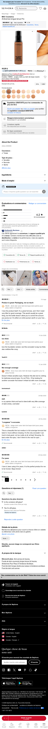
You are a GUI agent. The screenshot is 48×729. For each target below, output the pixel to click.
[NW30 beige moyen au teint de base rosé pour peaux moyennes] (28, 96)
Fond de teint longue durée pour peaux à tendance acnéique (23, 566)
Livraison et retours (14, 112)
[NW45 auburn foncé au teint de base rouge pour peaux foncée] (8, 96)
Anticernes (20, 14)
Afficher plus (6, 168)
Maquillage (5, 14)
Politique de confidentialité (10, 705)
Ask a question (18, 22)
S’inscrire (34, 662)
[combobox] (26, 8)
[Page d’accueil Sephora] (7, 8)
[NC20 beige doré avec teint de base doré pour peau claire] (3, 96)
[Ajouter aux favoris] (45, 77)
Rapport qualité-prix (9, 26)
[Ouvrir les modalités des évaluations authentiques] (21, 231)
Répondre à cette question (13, 519)
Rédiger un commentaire (37, 203)
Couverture (30, 25)
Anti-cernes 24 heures (22, 559)
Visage (13, 14)
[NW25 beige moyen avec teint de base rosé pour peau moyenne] (13, 96)
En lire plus (6, 320)
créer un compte (29, 109)
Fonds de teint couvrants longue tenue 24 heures (19, 561)
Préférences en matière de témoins (29, 708)
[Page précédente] (2, 480)
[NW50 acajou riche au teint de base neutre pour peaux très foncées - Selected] (8, 91)
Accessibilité (5, 708)
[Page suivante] (35, 480)
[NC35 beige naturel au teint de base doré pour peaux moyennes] (33, 91)
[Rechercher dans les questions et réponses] (4, 493)
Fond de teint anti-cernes (11, 568)
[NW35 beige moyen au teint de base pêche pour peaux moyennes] (13, 91)
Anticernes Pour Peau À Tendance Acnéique (17, 563)
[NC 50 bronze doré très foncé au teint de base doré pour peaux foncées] (33, 96)
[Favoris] (40, 8)
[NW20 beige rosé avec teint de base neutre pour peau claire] (23, 91)
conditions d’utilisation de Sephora (30, 705)
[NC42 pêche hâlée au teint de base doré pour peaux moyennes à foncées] (38, 91)
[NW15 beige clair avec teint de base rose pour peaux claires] (18, 96)
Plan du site (14, 708)
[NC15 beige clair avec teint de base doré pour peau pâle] (28, 91)
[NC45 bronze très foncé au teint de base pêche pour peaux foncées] (43, 91)
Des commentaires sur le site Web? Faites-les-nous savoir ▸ (23, 576)
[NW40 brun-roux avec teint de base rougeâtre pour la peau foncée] (18, 91)
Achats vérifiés (30, 289)
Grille (37, 84)
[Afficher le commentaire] (8, 278)
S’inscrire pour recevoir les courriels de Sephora (20, 658)
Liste (43, 84)
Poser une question (39, 488)
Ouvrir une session (14, 109)
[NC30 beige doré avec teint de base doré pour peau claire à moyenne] (23, 96)
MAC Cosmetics (8, 17)
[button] (33, 71)
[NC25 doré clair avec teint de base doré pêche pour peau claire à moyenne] (3, 91)
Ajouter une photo (8, 534)
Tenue (36, 25)
